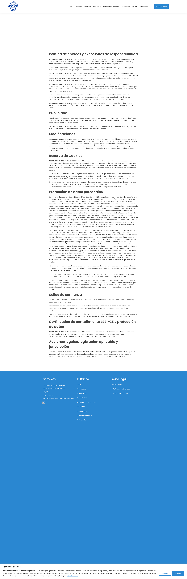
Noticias (134, 7)
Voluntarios (126, 7)
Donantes (87, 7)
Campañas (144, 7)
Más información (72, 576)
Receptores (97, 7)
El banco (79, 7)
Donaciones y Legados (111, 7)
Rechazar (165, 573)
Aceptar (178, 573)
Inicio (71, 7)
